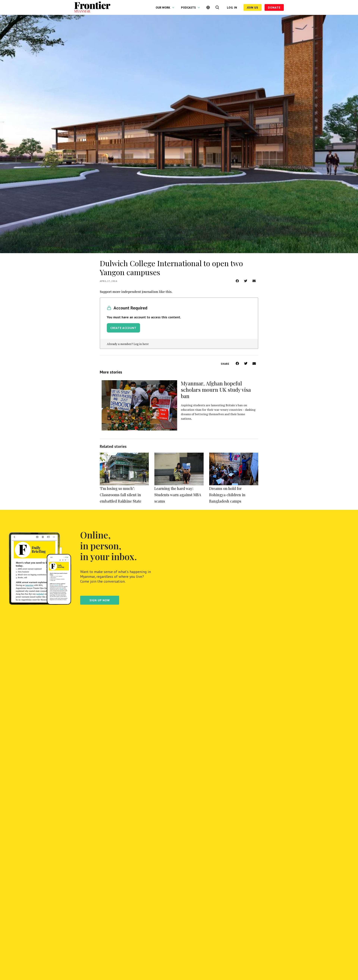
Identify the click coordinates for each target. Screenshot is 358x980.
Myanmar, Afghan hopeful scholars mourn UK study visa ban (216, 389)
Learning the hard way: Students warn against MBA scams (177, 495)
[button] (237, 281)
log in (232, 7)
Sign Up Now (100, 600)
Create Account (123, 328)
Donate (274, 7)
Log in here (141, 344)
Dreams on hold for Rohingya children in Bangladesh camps (227, 495)
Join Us (252, 7)
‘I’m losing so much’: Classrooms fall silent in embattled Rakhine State (120, 495)
